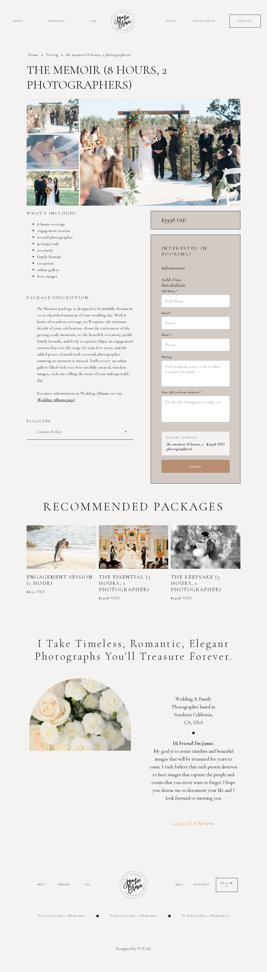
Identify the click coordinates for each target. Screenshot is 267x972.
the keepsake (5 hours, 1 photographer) (133, 915)
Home (33, 54)
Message (167, 357)
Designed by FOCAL (133, 948)
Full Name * (169, 291)
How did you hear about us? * (181, 392)
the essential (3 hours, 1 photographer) (62, 915)
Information (173, 268)
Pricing (52, 54)
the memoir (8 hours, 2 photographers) (205, 915)
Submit (195, 466)
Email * (166, 313)
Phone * (166, 335)
